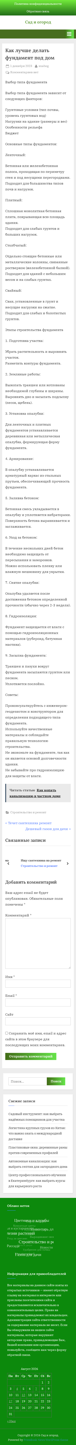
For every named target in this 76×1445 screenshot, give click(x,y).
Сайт (9, 1014)
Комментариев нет (24, 72)
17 (10, 1401)
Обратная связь (38, 11)
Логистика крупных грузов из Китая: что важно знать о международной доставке (37, 1133)
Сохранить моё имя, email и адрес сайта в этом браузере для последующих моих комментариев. (35, 1039)
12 (23, 1395)
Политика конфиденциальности (38, 4)
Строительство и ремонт (28, 812)
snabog (44, 66)
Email (11, 995)
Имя (10, 977)
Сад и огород (38, 21)
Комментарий (18, 915)
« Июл (11, 1421)
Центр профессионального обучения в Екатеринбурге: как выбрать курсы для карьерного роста (37, 1180)
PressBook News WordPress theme (46, 1440)
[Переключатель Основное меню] (69, 34)
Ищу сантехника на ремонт (33, 860)
